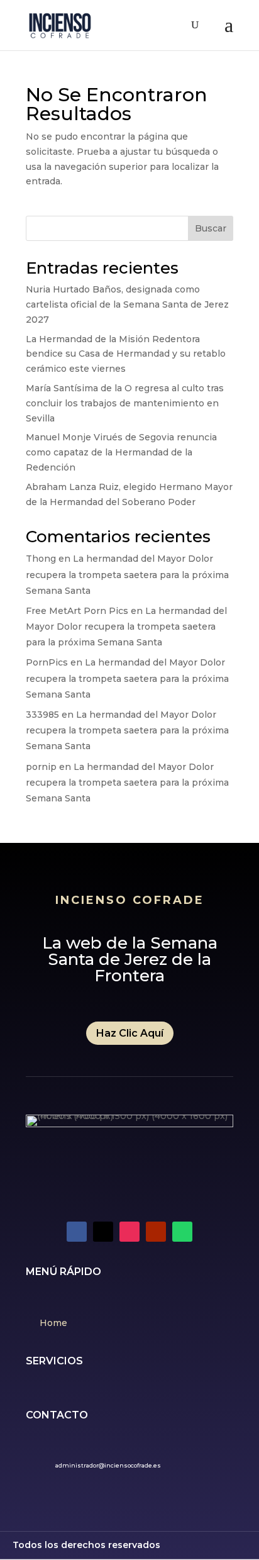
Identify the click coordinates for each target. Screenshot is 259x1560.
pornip (41, 766)
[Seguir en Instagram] (129, 1232)
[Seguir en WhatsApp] (182, 1232)
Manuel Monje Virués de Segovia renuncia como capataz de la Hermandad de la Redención (121, 452)
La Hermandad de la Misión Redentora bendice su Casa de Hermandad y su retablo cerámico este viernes (126, 354)
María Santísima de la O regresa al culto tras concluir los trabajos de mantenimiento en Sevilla (125, 403)
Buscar (210, 228)
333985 (42, 714)
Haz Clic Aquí (129, 1033)
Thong (41, 558)
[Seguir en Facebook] (77, 1232)
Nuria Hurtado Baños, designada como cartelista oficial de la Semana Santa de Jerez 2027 (127, 304)
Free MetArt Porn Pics (77, 610)
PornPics (47, 662)
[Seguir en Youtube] (156, 1232)
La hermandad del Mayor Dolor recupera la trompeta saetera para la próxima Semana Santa (127, 574)
